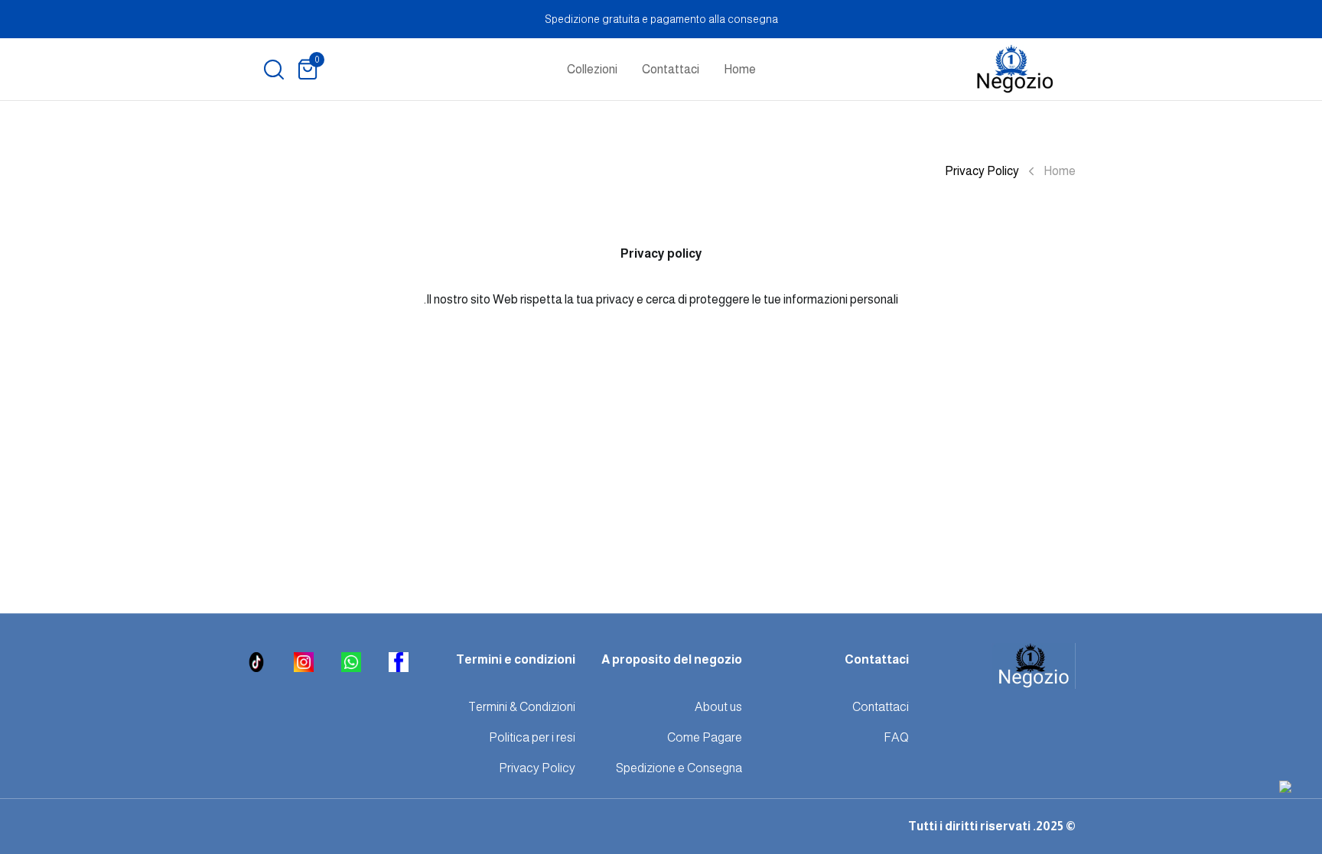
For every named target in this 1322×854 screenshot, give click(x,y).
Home (740, 69)
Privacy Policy (537, 767)
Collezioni (592, 69)
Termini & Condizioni (521, 706)
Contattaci (670, 69)
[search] (274, 69)
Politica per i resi (532, 737)
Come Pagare (704, 737)
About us (718, 706)
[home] (1014, 69)
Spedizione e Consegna (679, 767)
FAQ (896, 737)
